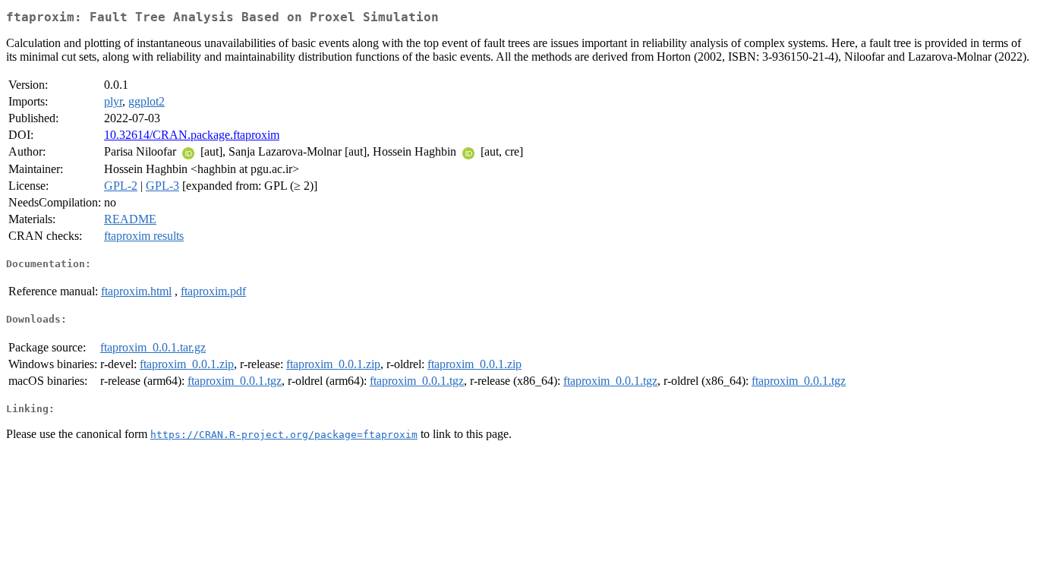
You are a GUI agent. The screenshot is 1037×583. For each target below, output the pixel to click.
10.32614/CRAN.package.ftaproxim (191, 134)
